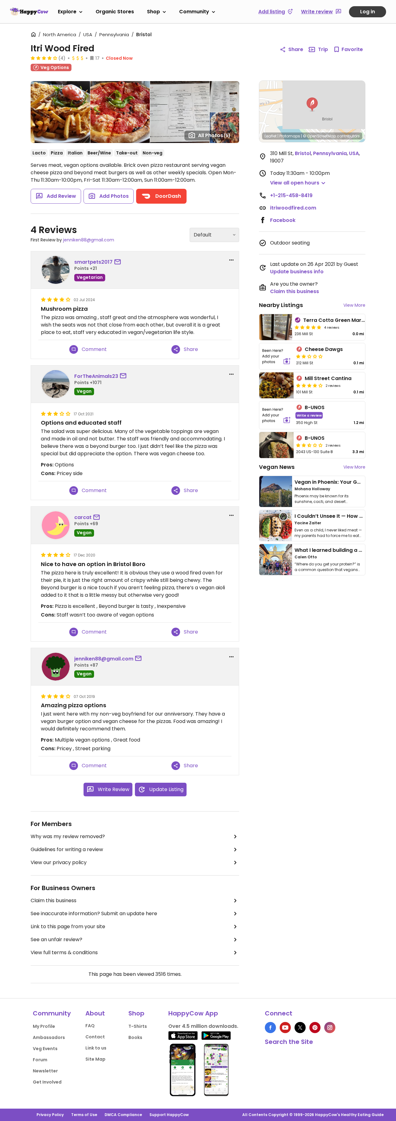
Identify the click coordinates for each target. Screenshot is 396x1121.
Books (135, 1037)
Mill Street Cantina (328, 378)
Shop (153, 11)
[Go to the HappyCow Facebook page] (270, 1027)
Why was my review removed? (68, 836)
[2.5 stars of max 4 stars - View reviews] (309, 445)
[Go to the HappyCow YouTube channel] (285, 1027)
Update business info (297, 271)
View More (354, 305)
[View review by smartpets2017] (56, 270)
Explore (67, 11)
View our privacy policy (59, 862)
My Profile (44, 1026)
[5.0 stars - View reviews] (308, 327)
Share (295, 49)
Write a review (309, 415)
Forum (40, 1060)
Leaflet (271, 136)
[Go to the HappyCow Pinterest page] (315, 1027)
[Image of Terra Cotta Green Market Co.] (275, 327)
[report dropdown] (231, 260)
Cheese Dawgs (324, 349)
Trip (323, 49)
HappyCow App (193, 1013)
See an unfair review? (56, 939)
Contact (95, 1037)
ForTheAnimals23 (96, 376)
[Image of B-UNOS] (276, 415)
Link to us (95, 1048)
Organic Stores (115, 11)
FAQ (90, 1026)
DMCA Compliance (123, 1114)
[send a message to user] (119, 262)
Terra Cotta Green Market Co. (341, 320)
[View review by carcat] (56, 525)
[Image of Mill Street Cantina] (276, 385)
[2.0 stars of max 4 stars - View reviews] (309, 356)
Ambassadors (49, 1037)
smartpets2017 (93, 262)
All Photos (214, 135)
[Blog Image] (275, 491)
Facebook (282, 220)
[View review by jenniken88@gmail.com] (56, 667)
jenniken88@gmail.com (88, 240)
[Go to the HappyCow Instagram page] (329, 1027)
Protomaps (289, 136)
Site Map (95, 1059)
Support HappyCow (169, 1114)
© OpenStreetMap (319, 136)
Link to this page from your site (68, 926)
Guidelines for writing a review (67, 849)
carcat (83, 517)
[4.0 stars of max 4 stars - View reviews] (44, 58)
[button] (312, 104)
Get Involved (47, 1082)
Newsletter (45, 1071)
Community (194, 11)
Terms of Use (84, 1114)
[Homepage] (29, 11)
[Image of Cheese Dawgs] (276, 356)
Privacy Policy (50, 1114)
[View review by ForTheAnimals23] (56, 384)
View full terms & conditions (64, 952)
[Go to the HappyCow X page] (300, 1027)
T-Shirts (137, 1026)
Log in (367, 11)
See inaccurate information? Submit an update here (94, 913)
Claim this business (53, 900)
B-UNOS (315, 407)
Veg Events (45, 1048)
